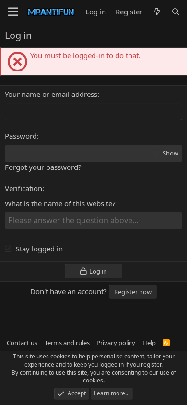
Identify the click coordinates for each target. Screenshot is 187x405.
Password (21, 136)
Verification (23, 188)
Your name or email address (51, 94)
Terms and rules (67, 342)
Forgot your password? (43, 167)
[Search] (175, 12)
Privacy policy (115, 342)
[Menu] (13, 12)
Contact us (22, 342)
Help (149, 342)
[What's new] (156, 12)
